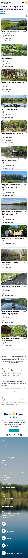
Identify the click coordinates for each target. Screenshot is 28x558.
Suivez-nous (14, 430)
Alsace (3, 496)
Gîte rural (4, 450)
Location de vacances (7, 446)
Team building (5, 481)
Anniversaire (5, 475)
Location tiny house (6, 443)
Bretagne (4, 492)
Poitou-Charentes (6, 490)
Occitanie (4, 500)
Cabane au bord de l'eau (7, 448)
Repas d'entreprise (6, 477)
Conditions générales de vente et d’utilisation (13, 513)
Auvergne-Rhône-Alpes (7, 498)
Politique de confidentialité (8, 515)
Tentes (3, 460)
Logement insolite (6, 452)
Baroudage (4, 467)
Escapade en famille (6, 465)
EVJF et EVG (4, 479)
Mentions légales (6, 517)
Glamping (4, 462)
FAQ (3, 511)
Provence (4, 494)
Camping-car (5, 469)
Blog (3, 509)
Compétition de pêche (7, 484)
